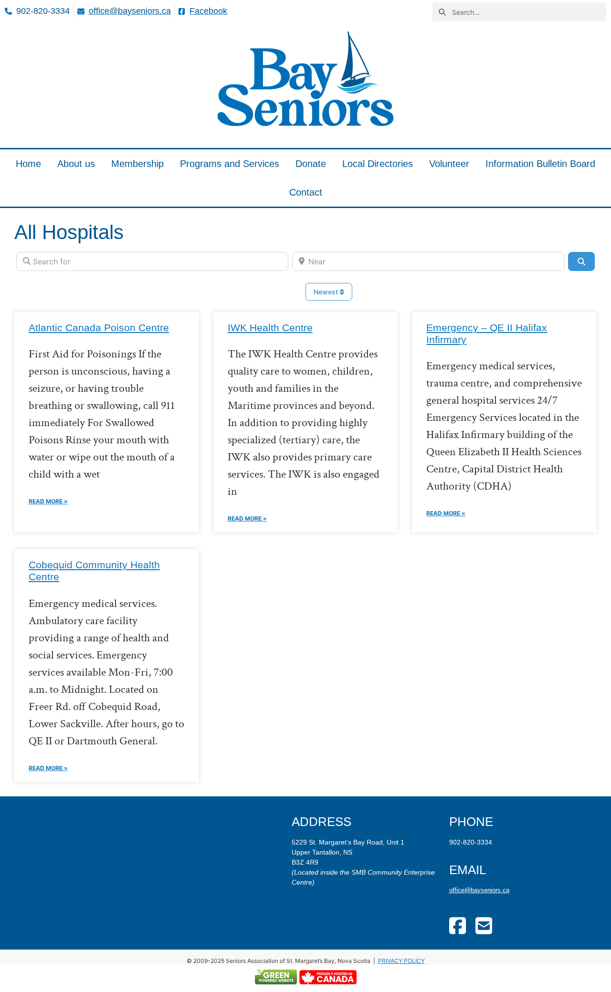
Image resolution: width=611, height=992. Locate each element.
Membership (137, 163)
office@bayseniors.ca (479, 890)
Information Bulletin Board (540, 163)
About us (76, 163)
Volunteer (449, 163)
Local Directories (377, 163)
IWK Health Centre (270, 327)
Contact (305, 192)
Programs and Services (229, 163)
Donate (310, 163)
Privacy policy (401, 960)
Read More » (48, 501)
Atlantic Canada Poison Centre (99, 327)
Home (28, 163)
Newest (327, 292)
